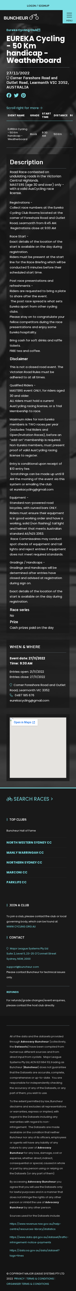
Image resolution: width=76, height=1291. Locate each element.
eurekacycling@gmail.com (29, 700)
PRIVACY (19, 1278)
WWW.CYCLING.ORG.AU (21, 926)
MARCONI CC (16, 872)
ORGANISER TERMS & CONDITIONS (27, 1284)
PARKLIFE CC (16, 882)
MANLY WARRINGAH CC (25, 852)
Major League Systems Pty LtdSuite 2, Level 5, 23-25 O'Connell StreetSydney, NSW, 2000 (31, 953)
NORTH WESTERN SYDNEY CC (29, 842)
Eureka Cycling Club (21, 30)
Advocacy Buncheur (35, 1041)
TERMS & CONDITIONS (40, 1278)
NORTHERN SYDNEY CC (24, 862)
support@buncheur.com (35, 972)
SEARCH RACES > (29, 799)
